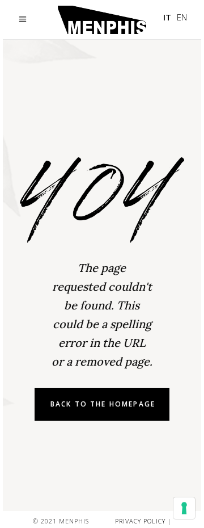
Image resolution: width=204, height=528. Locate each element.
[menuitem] (167, 17)
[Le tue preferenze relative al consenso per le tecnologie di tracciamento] (184, 508)
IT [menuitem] (167, 17)
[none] (175, 17)
